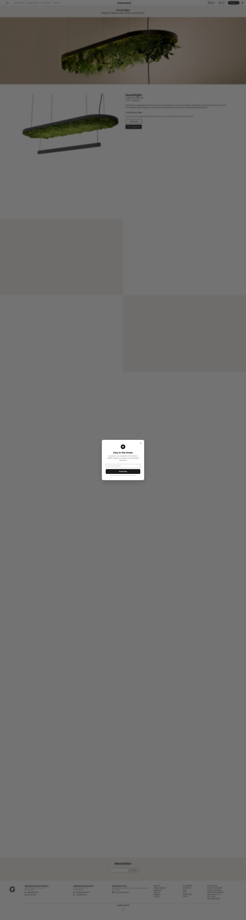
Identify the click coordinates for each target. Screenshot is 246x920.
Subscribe (123, 471)
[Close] (141, 443)
